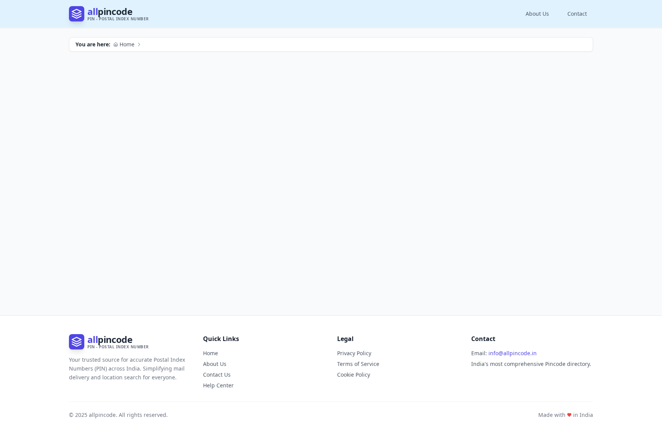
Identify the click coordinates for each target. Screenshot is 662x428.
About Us (537, 13)
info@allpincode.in (512, 353)
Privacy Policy (354, 353)
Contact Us (217, 374)
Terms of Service (358, 363)
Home (127, 44)
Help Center (218, 385)
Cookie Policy (353, 374)
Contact (577, 13)
